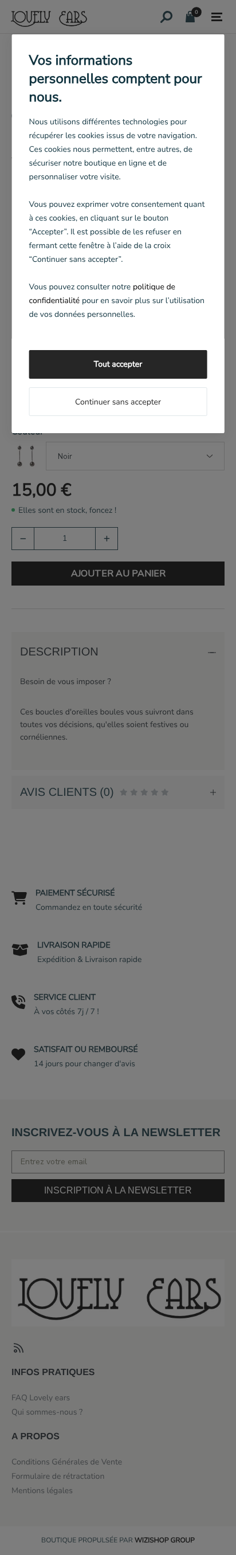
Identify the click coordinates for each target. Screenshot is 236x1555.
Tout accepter (118, 364)
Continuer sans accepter (118, 401)
